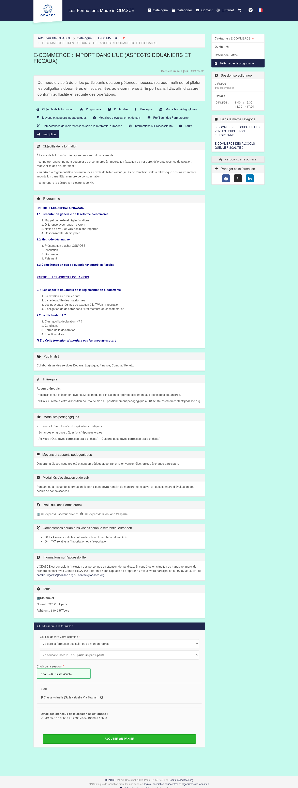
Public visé (120, 109)
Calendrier (184, 10)
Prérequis (146, 109)
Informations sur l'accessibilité (153, 126)
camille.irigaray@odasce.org (55, 575)
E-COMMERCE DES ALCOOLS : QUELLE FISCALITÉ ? (235, 145)
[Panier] (240, 10)
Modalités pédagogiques (181, 109)
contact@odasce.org (91, 575)
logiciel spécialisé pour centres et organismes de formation (176, 784)
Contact (206, 10)
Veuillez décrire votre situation (59, 637)
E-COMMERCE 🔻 (112, 38)
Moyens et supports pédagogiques (64, 117)
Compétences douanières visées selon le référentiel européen (82, 126)
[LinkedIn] (250, 178)
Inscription (49, 134)
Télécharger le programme (236, 63)
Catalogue (160, 10)
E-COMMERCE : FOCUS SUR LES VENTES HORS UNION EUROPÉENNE (237, 131)
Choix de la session (49, 666)
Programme (93, 109)
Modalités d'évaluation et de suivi (119, 117)
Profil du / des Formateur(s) (170, 117)
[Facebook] (226, 178)
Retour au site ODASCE (54, 38)
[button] (260, 10)
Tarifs (188, 126)
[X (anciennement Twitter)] (238, 178)
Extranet (228, 10)
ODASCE (110, 780)
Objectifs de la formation (57, 109)
